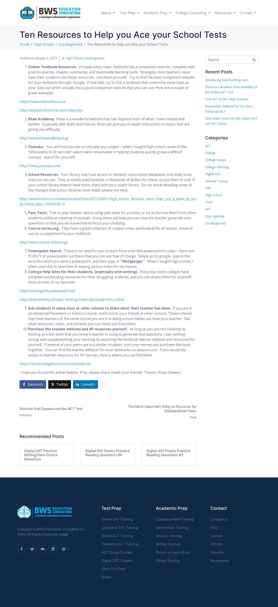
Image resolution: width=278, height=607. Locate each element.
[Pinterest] (64, 549)
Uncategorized (94, 58)
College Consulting (191, 12)
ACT (208, 146)
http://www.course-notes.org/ (44, 242)
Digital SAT (213, 174)
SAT (208, 209)
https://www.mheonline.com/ (43, 101)
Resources (223, 12)
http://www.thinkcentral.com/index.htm (51, 110)
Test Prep (127, 12)
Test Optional (214, 216)
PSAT (209, 202)
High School (73, 58)
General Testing (216, 181)
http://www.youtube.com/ (40, 165)
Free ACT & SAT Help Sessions (226, 99)
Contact (246, 12)
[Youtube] (42, 549)
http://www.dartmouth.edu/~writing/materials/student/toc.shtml (72, 299)
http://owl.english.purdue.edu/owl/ (48, 290)
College (210, 153)
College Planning (216, 167)
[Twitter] (32, 549)
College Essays (215, 160)
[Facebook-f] (21, 549)
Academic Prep (155, 12)
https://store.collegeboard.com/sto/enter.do (55, 363)
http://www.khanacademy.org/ (44, 138)
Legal (63, 534)
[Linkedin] (53, 549)
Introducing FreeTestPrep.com (226, 80)
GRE (208, 188)
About (106, 12)
